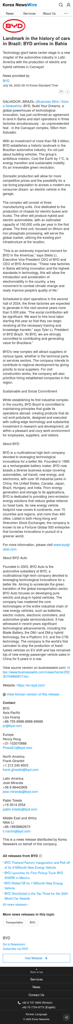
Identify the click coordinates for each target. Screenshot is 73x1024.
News (36, 986)
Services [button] (29, 13)
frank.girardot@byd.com (21, 769)
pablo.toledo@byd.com (20, 809)
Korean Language (36, 1014)
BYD (6, 80)
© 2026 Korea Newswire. (36, 1019)
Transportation (14, 922)
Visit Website (36, 958)
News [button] (10, 13)
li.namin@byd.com (17, 831)
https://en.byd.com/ (31, 685)
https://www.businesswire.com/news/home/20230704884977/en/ (36, 672)
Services (36, 979)
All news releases (15, 904)
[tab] (36, 979)
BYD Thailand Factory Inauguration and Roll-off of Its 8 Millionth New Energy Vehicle (37, 865)
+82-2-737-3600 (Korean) (37, 1002)
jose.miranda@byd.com (20, 791)
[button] (61, 5)
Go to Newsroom (14, 944)
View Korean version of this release (32, 694)
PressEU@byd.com (17, 747)
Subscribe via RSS (15, 949)
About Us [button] (49, 13)
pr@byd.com (12, 725)
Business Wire (48, 101)
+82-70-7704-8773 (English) (38, 1006)
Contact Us (36, 994)
